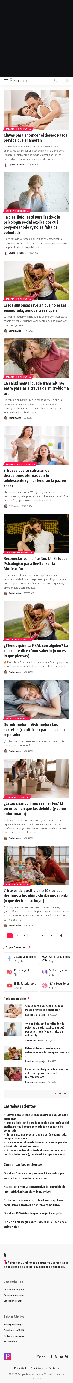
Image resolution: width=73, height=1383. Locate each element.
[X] (56, 958)
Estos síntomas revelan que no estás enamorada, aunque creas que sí (35, 308)
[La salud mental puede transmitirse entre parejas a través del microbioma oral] (36, 358)
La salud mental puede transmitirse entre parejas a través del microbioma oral (36, 388)
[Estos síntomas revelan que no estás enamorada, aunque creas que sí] (36, 280)
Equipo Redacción (17, 164)
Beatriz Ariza (15, 330)
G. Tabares (14, 506)
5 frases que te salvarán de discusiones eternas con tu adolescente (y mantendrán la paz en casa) (35, 478)
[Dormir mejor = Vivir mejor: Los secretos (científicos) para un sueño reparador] (36, 699)
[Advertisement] (36, 38)
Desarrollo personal (19, 552)
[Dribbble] (56, 985)
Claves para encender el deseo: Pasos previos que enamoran (35, 137)
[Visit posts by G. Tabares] (5, 506)
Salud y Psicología (17, 211)
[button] (7, 80)
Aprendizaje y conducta (20, 464)
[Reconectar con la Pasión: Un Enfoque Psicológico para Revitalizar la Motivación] (36, 533)
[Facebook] (21, 958)
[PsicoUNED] (18, 80)
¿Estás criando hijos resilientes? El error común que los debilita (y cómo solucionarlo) (35, 808)
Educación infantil (17, 797)
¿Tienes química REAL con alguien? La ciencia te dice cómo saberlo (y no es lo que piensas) (36, 650)
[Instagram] (56, 972)
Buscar (62, 1093)
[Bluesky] (66, 1356)
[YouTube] (61, 1356)
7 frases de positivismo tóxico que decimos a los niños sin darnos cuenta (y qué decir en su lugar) (36, 895)
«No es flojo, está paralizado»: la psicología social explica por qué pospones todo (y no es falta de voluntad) (32, 224)
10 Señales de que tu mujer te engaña (39, 1213)
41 (52, 935)
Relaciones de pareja (18, 129)
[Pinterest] (21, 972)
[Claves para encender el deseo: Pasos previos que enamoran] (36, 110)
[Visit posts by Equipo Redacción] (5, 165)
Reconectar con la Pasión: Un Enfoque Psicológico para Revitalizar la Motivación (36, 563)
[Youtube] (21, 985)
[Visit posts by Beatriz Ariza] (5, 331)
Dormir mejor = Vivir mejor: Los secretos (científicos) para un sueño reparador (34, 729)
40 (43, 935)
